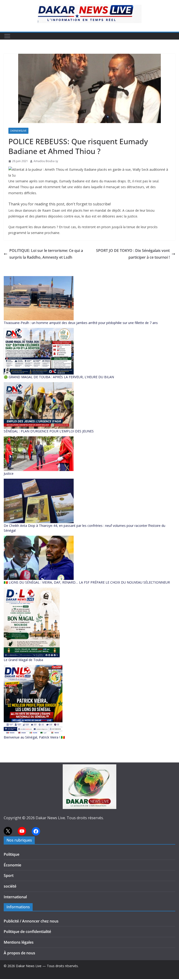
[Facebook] (36, 831)
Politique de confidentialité (27, 931)
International (15, 896)
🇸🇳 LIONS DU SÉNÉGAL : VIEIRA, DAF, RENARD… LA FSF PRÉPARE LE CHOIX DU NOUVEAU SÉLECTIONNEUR (87, 582)
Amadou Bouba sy (46, 161)
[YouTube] (22, 831)
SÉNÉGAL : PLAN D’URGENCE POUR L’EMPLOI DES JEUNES (49, 431)
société (10, 886)
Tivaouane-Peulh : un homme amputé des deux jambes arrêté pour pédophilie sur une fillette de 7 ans (81, 323)
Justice (9, 473)
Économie (12, 865)
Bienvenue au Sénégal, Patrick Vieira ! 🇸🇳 (34, 737)
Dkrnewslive (18, 130)
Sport (9, 875)
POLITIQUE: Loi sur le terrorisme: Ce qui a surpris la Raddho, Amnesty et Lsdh (46, 254)
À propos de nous (19, 953)
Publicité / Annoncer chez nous (31, 921)
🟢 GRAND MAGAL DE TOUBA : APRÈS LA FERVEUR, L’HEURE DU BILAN (59, 377)
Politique (11, 854)
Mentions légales (19, 942)
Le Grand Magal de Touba (23, 660)
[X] (8, 831)
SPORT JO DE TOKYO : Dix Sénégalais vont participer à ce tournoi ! (133, 254)
